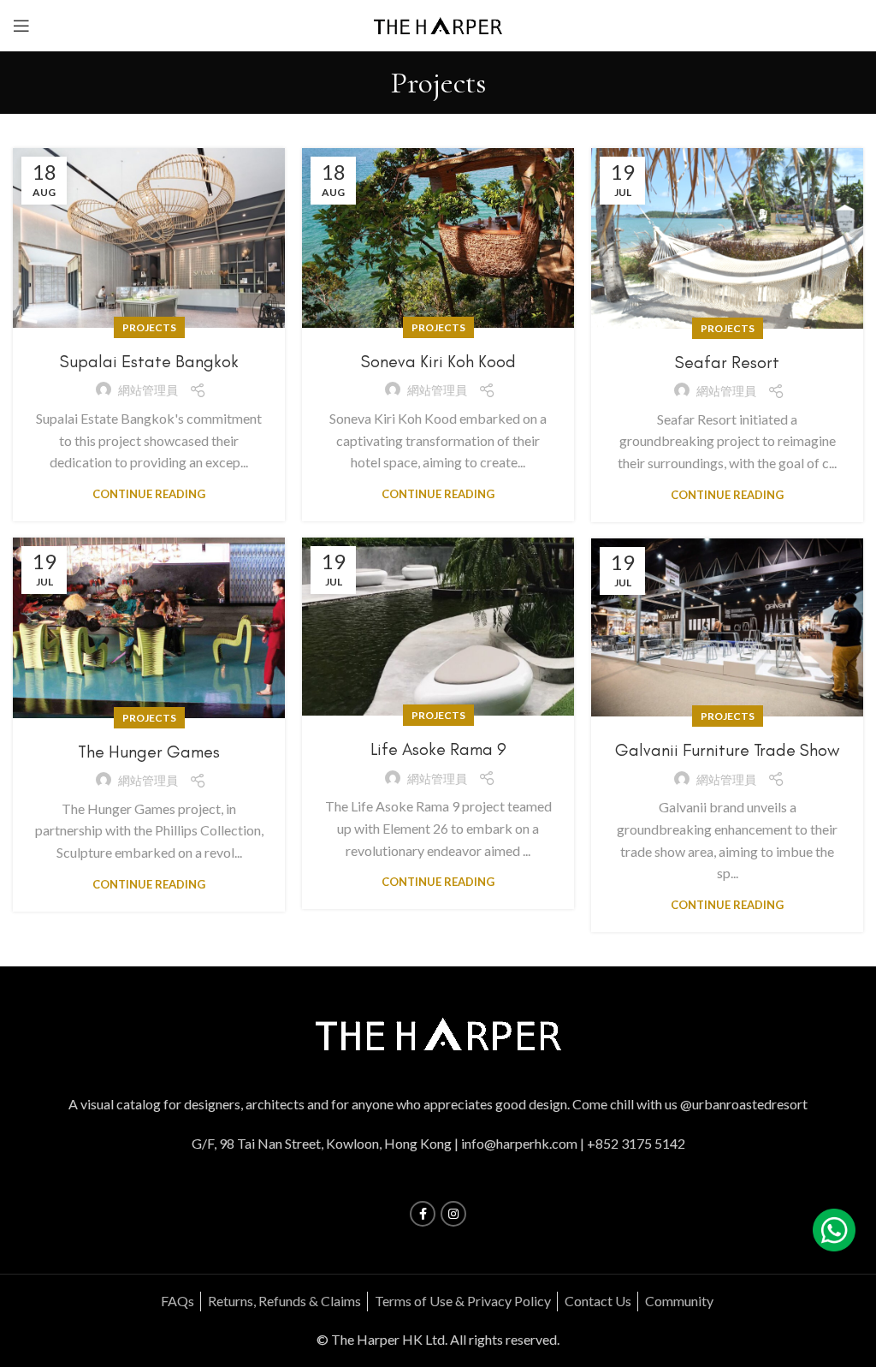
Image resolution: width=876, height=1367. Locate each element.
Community (679, 1301)
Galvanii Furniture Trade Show (727, 750)
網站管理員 (148, 390)
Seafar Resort (727, 362)
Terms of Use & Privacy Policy (463, 1301)
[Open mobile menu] (21, 26)
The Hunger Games (149, 751)
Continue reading (148, 494)
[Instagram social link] (453, 1214)
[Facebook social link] (422, 1214)
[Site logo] (438, 23)
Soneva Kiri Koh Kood (438, 361)
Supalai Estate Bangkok (149, 361)
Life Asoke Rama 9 (438, 749)
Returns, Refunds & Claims (284, 1301)
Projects (149, 327)
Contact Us (598, 1301)
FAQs (177, 1301)
